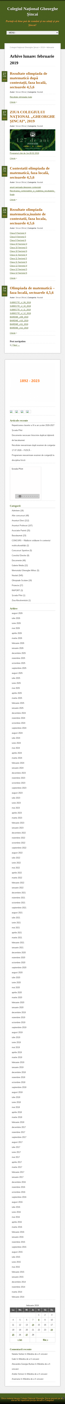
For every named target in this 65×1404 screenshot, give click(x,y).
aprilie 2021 (17, 932)
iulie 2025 (16, 678)
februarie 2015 (18, 1272)
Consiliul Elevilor (19, 555)
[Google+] (17, 412)
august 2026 (17, 613)
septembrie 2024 (19, 728)
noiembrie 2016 (18, 1187)
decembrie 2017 (19, 1127)
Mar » (45, 1340)
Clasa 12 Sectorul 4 (18, 266)
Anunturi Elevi (18, 520)
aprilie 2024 (17, 753)
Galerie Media (18, 565)
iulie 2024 (16, 738)
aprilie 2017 (17, 1162)
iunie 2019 (16, 1042)
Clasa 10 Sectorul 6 (18, 251)
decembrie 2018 (19, 1072)
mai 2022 (16, 868)
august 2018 (17, 1092)
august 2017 (17, 1142)
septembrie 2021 (19, 908)
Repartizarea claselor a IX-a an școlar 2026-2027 (33, 425)
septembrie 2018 (19, 1087)
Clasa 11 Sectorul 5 (18, 258)
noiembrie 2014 (18, 1287)
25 (13, 1335)
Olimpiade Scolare (20, 580)
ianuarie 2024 (17, 768)
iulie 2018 (16, 1097)
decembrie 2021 (19, 893)
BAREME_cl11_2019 (19, 324)
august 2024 (17, 733)
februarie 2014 (18, 1297)
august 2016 (17, 1202)
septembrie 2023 (19, 788)
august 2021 (17, 913)
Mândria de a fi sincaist (37, 1354)
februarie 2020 (18, 1002)
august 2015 (17, 1252)
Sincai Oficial (21, 92)
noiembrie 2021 (18, 898)
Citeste (13, 102)
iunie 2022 (16, 863)
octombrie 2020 (18, 962)
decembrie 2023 (19, 773)
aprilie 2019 (17, 1052)
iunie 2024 (16, 743)
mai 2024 (16, 748)
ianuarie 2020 (17, 1007)
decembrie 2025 (19, 653)
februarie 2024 (18, 763)
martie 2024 (17, 758)
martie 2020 (17, 997)
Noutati (40, 92)
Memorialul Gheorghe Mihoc (24, 570)
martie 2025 (17, 698)
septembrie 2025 (19, 668)
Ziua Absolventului (20, 600)
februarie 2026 (18, 643)
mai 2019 (16, 1047)
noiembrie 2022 (18, 838)
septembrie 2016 (19, 1197)
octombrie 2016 (18, 1192)
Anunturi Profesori (20, 525)
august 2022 (17, 853)
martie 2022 (17, 878)
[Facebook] (12, 412)
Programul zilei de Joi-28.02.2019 (24, 153)
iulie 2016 (16, 1207)
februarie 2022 (18, 883)
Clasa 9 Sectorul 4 (18, 233)
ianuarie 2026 (17, 648)
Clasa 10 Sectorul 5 (18, 247)
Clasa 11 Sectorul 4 (18, 255)
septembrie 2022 (19, 848)
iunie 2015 (16, 1262)
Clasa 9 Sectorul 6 (18, 240)
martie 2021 (17, 937)
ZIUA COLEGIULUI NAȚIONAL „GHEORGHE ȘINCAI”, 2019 (32, 116)
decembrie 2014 (19, 1282)
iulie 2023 (16, 798)
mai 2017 (16, 1157)
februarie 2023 (18, 823)
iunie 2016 (16, 1212)
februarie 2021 (18, 942)
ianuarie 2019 (17, 1067)
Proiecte (15, 585)
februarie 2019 (18, 1062)
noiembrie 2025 (18, 658)
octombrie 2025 (18, 663)
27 (27, 1335)
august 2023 (17, 793)
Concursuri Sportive (20, 550)
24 (52, 1330)
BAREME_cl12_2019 (19, 328)
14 (33, 1325)
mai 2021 (16, 927)
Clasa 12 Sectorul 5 (18, 269)
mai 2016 (16, 1217)
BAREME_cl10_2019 (19, 321)
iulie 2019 (16, 1037)
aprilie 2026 (17, 633)
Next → (16, 345)
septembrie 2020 (19, 967)
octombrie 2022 (18, 843)
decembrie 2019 (19, 1012)
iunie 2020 (16, 982)
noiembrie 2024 (18, 718)
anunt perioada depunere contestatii (25, 187)
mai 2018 (16, 1107)
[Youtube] (28, 412)
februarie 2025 (18, 703)
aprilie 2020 (17, 992)
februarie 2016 (18, 1232)
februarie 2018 (18, 1122)
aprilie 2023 (17, 813)
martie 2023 (17, 818)
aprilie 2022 (17, 873)
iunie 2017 (16, 1152)
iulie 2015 (16, 1257)
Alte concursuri (18, 515)
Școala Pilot (17, 430)
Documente (17, 560)
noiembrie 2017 (18, 1132)
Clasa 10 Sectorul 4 (18, 244)
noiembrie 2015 (18, 1242)
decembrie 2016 (19, 1182)
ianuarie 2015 (17, 1277)
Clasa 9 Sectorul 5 (18, 237)
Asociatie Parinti (19, 530)
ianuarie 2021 (17, 947)
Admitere (16, 510)
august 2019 (17, 1032)
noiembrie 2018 (18, 1077)
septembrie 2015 (19, 1247)
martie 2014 (17, 1292)
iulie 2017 (16, 1147)
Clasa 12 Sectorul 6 (18, 273)
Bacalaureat (17, 535)
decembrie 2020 (19, 952)
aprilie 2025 (17, 693)
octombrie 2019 (18, 1022)
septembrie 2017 (19, 1137)
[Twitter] (23, 412)
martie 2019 (17, 1057)
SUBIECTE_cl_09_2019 (20, 302)
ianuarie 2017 (17, 1177)
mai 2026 (16, 628)
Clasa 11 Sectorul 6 (18, 262)
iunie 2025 (16, 683)
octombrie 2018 (18, 1082)
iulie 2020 (16, 977)
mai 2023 (16, 808)
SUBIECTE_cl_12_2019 (20, 313)
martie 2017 (17, 1167)
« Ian (20, 1340)
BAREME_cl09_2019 (19, 317)
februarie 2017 (18, 1172)
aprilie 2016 (17, 1222)
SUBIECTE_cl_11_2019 (20, 310)
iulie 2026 (16, 618)
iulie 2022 (16, 858)
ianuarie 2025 (17, 708)
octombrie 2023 (18, 783)
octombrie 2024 (18, 723)
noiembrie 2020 (18, 957)
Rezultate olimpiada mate (21, 97)
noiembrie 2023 (18, 778)
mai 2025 (16, 688)
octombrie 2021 (18, 903)
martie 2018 (17, 1117)
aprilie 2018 (17, 1112)
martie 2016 (17, 1227)
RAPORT (16, 590)
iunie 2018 (16, 1102)
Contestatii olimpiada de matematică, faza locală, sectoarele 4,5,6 (30, 172)
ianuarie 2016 (17, 1237)
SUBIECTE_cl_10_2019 (20, 306)
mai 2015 (16, 1267)
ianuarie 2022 (17, 888)
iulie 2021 (16, 917)
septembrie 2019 (19, 1027)
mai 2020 (16, 987)
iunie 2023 (16, 803)
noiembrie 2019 (18, 1017)
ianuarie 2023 (17, 828)
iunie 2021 (16, 922)
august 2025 (17, 673)
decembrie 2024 (19, 713)
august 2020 (17, 972)
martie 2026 (17, 638)
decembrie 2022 (19, 833)
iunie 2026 (16, 623)
